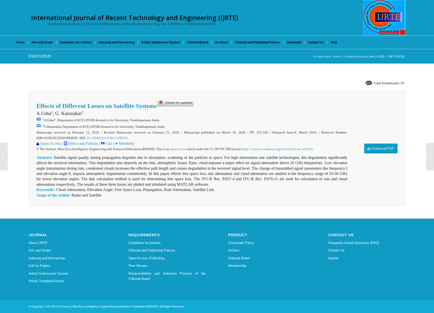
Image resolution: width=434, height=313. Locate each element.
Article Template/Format (46, 281)
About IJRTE (38, 243)
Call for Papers (39, 266)
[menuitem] (20, 42)
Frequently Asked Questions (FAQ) (353, 243)
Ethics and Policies (82, 143)
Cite (109, 143)
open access (178, 149)
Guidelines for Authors (145, 243)
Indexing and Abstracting (47, 258)
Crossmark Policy (241, 243)
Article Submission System (48, 273)
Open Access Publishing (146, 258)
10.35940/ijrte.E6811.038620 (107, 138)
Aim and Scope (40, 250)
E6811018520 (40, 56)
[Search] (386, 42)
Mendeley (126, 143)
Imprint (333, 258)
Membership (237, 266)
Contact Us (336, 250)
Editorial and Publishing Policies (152, 250)
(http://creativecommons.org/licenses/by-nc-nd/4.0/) (277, 149)
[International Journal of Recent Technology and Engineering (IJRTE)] (384, 17)
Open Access (50, 143)
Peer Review (138, 266)
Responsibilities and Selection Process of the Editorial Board (167, 276)
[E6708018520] (4, 156)
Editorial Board (239, 258)
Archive (233, 250)
